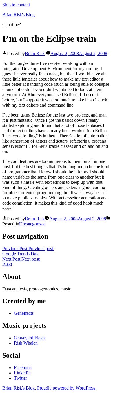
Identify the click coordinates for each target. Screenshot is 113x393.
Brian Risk (35, 53)
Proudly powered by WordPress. (66, 387)
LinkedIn (22, 372)
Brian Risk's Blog (18, 14)
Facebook (23, 367)
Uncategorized (32, 223)
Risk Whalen (26, 343)
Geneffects (24, 313)
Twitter (20, 378)
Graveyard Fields (29, 337)
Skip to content (16, 4)
